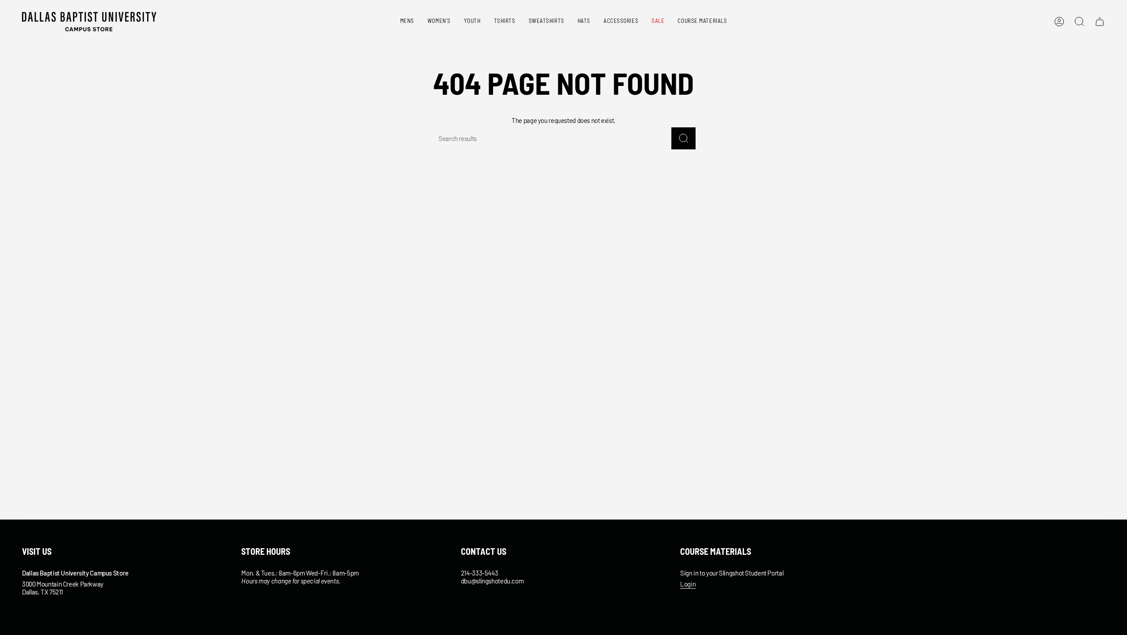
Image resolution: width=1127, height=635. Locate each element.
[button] (407, 21)
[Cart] (1100, 21)
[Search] (683, 138)
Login (688, 584)
